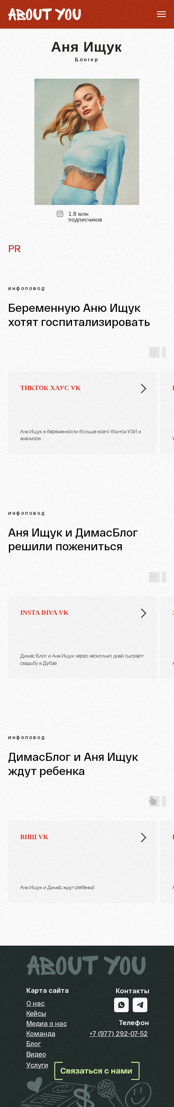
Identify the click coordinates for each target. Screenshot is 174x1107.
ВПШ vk (34, 836)
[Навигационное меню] (161, 14)
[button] (97, 1071)
